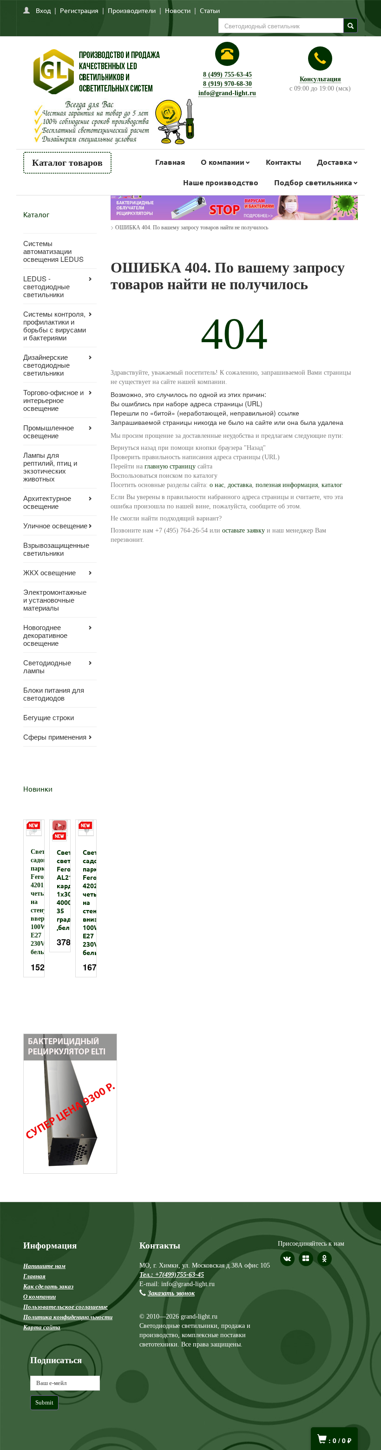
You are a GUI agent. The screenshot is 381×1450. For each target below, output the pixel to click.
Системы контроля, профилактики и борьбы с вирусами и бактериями (54, 325)
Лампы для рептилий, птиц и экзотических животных (50, 466)
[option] (34, 898)
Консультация (320, 79)
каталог (332, 484)
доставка (240, 484)
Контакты (283, 162)
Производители (132, 10)
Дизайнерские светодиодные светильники (46, 364)
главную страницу (170, 466)
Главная (170, 162)
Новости (177, 10)
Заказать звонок (171, 1293)
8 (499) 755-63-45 (227, 74)
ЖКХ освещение (49, 572)
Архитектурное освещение (47, 502)
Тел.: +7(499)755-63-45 (171, 1274)
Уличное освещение (55, 525)
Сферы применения (54, 736)
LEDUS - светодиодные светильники (46, 286)
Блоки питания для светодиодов (53, 693)
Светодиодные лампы (47, 666)
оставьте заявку (243, 530)
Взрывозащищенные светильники (56, 549)
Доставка (334, 162)
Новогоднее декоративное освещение (45, 635)
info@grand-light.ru (227, 93)
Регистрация (79, 10)
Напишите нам (44, 1265)
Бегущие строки (48, 717)
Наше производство (220, 182)
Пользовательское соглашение (65, 1306)
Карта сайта (41, 1327)
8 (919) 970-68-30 (227, 83)
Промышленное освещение (48, 431)
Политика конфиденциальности (67, 1316)
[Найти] (350, 25)
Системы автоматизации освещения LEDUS (53, 251)
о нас (216, 484)
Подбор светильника (313, 182)
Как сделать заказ (48, 1286)
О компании (222, 162)
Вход (43, 10)
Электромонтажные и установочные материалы (54, 599)
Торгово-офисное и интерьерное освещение (53, 400)
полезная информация (287, 484)
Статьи (210, 10)
